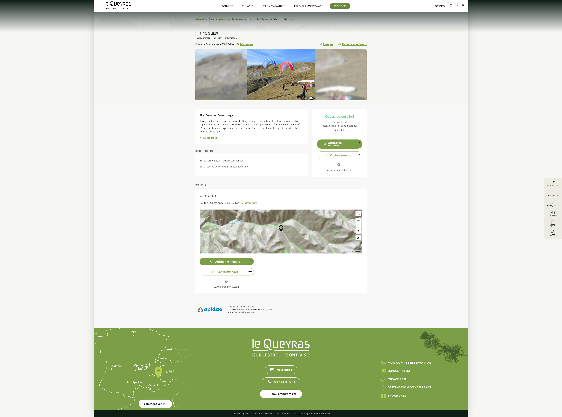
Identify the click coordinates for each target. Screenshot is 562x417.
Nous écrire (284, 369)
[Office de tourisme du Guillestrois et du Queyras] (118, 6)
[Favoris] (457, 4)
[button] (442, 5)
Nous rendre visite (284, 394)
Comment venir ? (155, 404)
